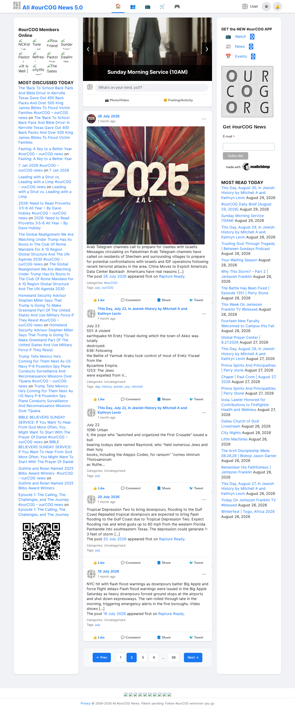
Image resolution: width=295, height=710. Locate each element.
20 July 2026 (109, 497)
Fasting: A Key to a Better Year (45, 158)
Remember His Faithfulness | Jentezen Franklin (246, 469)
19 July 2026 (108, 571)
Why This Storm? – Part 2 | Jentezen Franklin (244, 274)
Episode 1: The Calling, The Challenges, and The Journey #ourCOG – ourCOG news (43, 499)
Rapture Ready (171, 276)
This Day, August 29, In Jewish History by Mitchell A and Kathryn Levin (247, 232)
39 (173, 657)
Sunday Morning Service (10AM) (147, 72)
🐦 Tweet (196, 300)
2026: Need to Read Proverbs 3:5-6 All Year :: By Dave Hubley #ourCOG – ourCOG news (44, 210)
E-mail (229, 136)
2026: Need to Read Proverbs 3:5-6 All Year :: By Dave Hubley (43, 223)
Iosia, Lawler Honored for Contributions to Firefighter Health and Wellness (245, 404)
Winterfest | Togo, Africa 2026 (248, 511)
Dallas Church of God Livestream (240, 423)
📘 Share (164, 300)
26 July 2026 (109, 116)
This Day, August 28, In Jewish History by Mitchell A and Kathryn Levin (247, 353)
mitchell (137, 386)
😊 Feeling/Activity (178, 100)
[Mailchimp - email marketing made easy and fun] (248, 170)
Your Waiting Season (239, 260)
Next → (193, 657)
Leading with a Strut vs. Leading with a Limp (44, 191)
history (107, 386)
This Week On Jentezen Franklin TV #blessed (241, 307)
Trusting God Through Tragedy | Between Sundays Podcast (248, 246)
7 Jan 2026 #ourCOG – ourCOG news (38, 167)
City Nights (231, 432)
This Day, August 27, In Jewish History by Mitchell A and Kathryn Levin (247, 488)
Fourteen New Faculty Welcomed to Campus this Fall (247, 323)
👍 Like (99, 300)
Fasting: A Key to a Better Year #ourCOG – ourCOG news (45, 151)
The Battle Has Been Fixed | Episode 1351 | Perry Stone (245, 290)
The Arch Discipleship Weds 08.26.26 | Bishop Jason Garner (248, 453)
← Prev (101, 657)
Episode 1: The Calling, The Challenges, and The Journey (43, 512)
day (97, 386)
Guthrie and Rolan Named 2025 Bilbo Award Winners (46, 485)
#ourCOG (111, 283)
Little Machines (234, 439)
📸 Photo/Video (117, 100)
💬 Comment (131, 300)
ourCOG (107, 287)
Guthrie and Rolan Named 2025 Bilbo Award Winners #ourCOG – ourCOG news (46, 473)
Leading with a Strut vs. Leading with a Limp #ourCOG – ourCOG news (44, 182)
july (97, 287)
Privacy (86, 703)
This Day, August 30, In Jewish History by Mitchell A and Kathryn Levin (247, 192)
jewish (118, 386)
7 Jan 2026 (59, 170)
